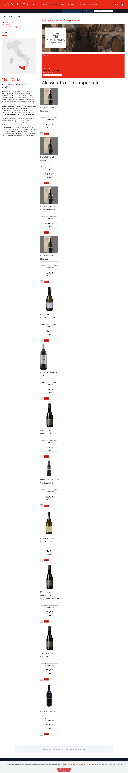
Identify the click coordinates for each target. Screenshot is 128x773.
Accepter (64, 771)
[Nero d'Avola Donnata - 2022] (49, 415)
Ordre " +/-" (46, 58)
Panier (88, 11)
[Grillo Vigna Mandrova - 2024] (49, 298)
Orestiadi (7, 25)
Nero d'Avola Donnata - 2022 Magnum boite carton (49, 595)
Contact (71, 4)
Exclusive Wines (92, 4)
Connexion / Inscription (72, 11)
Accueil (45, 4)
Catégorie (46, 62)
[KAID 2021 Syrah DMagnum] (49, 146)
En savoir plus (64, 769)
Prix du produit (47, 66)
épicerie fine (80, 4)
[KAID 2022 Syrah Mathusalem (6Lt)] (49, 195)
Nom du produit (47, 60)
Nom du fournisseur (49, 64)
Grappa (64, 4)
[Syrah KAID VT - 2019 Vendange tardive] (49, 468)
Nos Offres (104, 4)
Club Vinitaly (114, 4)
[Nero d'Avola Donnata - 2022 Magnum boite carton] (49, 576)
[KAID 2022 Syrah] (49, 695)
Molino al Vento (9, 22)
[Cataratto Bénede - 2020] (43, 357)
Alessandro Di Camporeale (13, 27)
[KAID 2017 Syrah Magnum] (49, 96)
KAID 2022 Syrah (47, 711)
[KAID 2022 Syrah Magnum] (49, 244)
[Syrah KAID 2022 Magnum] (49, 637)
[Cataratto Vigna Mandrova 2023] (49, 522)
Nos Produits (55, 4)
